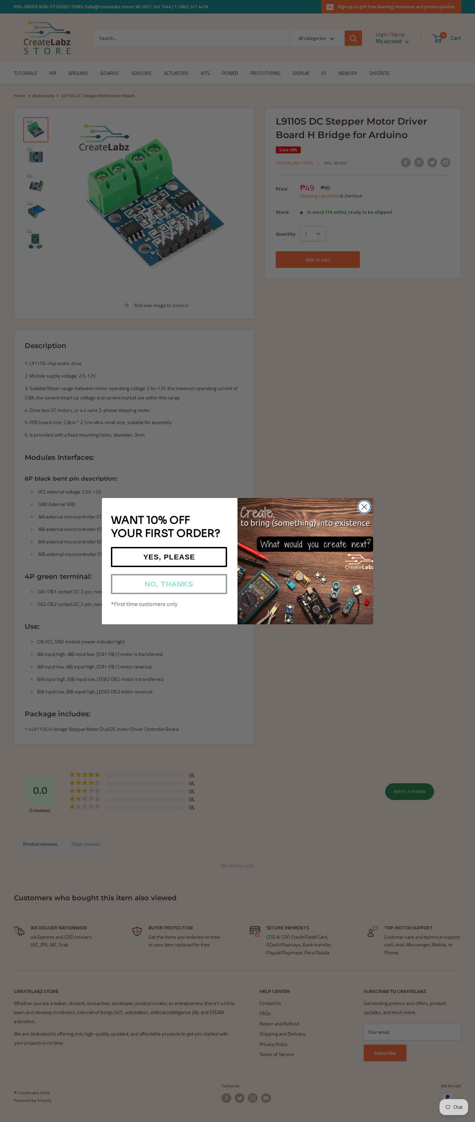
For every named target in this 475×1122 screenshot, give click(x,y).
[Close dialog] (364, 507)
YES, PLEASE (169, 557)
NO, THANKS (169, 584)
